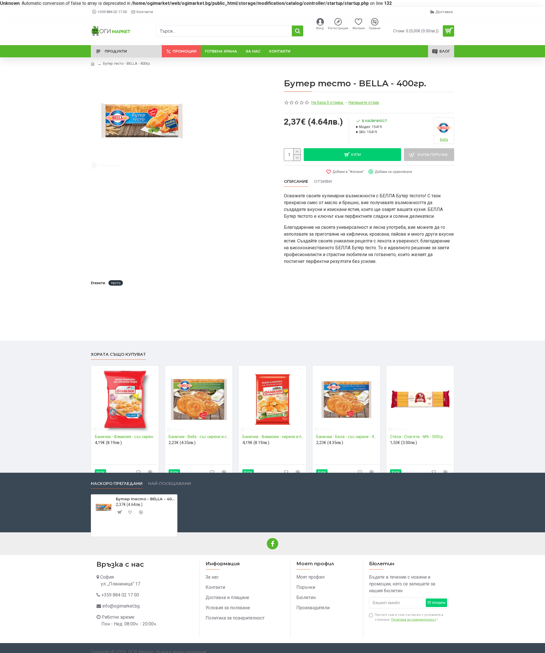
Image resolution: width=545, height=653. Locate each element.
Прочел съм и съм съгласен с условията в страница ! (409, 617)
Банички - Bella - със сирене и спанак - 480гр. (200, 436)
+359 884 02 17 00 (120, 595)
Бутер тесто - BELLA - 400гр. (145, 499)
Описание (296, 181)
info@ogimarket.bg (121, 606)
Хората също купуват (118, 354)
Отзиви (323, 181)
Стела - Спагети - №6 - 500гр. (417, 436)
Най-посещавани (169, 483)
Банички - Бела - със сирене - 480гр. (347, 436)
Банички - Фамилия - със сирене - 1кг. (126, 436)
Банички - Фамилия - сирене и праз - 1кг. (273, 436)
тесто (116, 283)
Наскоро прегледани (116, 483)
